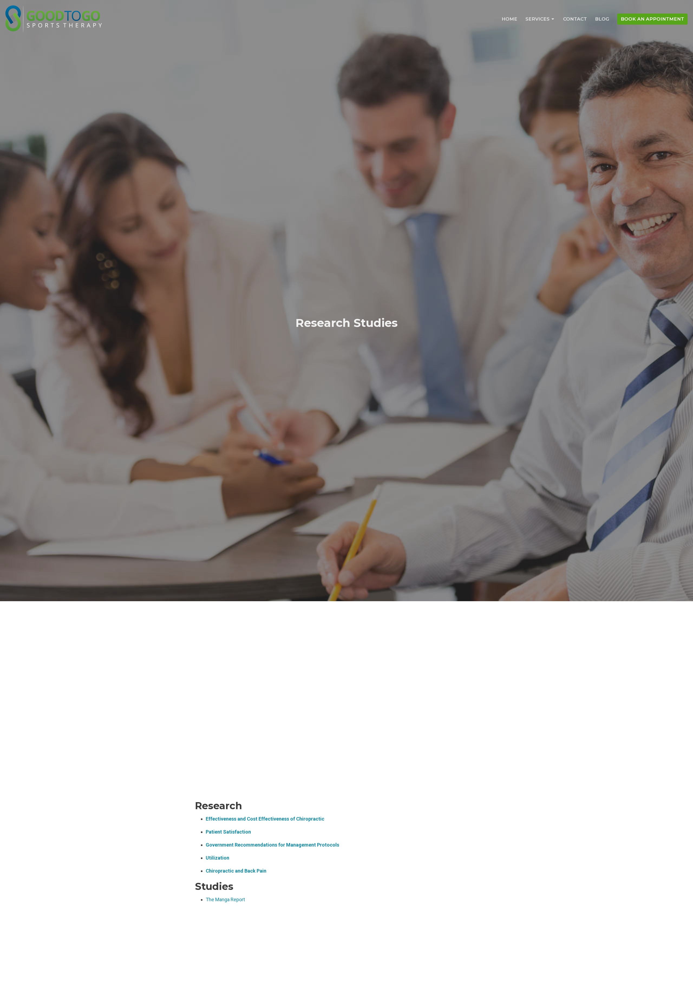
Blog (602, 19)
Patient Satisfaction (228, 832)
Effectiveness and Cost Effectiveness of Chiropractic (265, 819)
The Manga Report (225, 899)
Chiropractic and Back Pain (236, 871)
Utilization (217, 858)
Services (537, 19)
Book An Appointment (652, 19)
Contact (575, 19)
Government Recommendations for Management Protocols (272, 845)
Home (509, 19)
